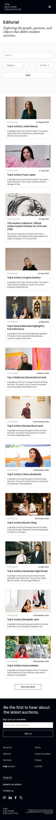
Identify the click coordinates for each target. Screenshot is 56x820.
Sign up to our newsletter (14, 719)
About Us (7, 747)
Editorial (7, 754)
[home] (12, 7)
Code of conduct (42, 754)
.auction (9, 766)
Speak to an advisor (12, 784)
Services (7, 760)
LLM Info (38, 766)
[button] (49, 7)
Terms (37, 747)
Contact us (8, 791)
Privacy (38, 760)
